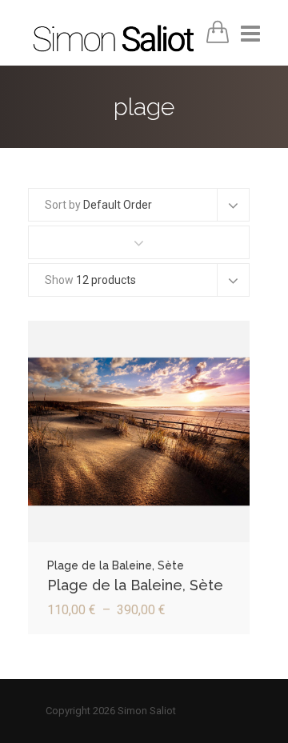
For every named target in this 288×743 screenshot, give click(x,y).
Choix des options (138, 436)
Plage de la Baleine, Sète (135, 585)
